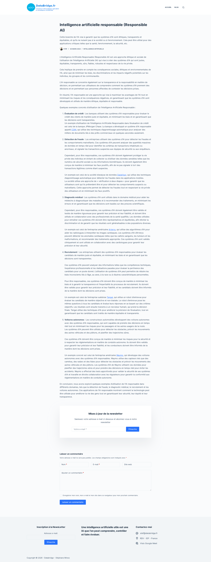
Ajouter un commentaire (73, 473)
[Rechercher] (183, 7)
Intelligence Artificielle (94, 49)
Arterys (112, 229)
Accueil (168, 7)
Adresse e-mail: (51, 533)
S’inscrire (132, 429)
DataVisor (121, 175)
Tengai (110, 297)
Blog (176, 7)
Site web (128, 464)
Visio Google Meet (148, 543)
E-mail (96, 464)
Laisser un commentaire (72, 502)
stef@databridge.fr (149, 533)
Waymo (119, 355)
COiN (73, 129)
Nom (64, 464)
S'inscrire (51, 542)
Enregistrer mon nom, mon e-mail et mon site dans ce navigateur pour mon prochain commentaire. (100, 495)
